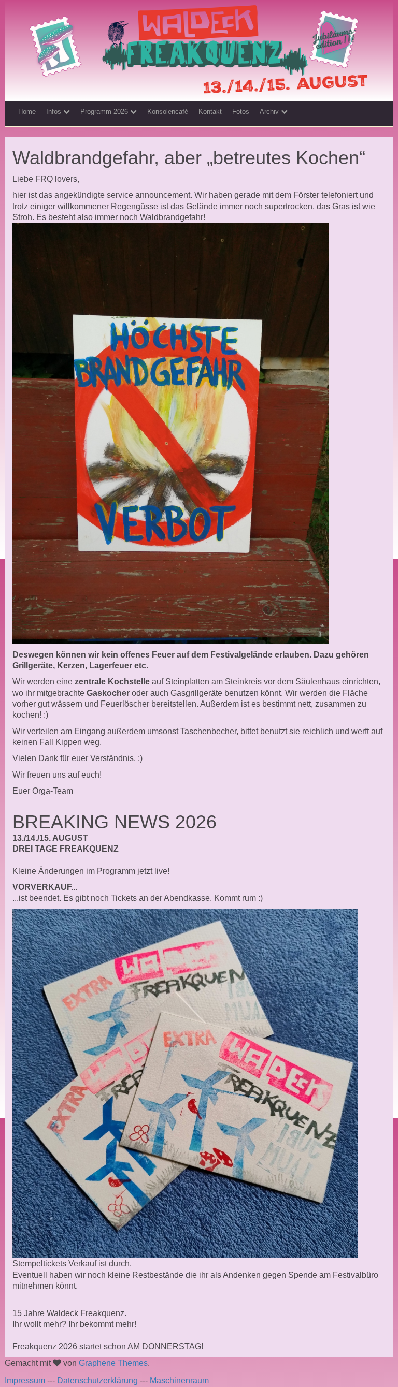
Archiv (270, 111)
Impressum (25, 1380)
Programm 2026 (105, 111)
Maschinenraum (179, 1380)
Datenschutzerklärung (97, 1380)
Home (27, 111)
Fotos (240, 111)
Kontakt (210, 111)
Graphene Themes (113, 1363)
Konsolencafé (167, 111)
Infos (54, 111)
